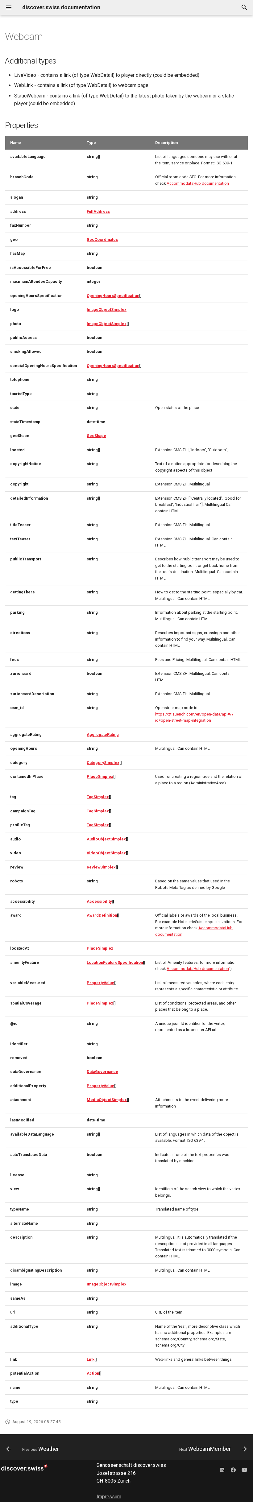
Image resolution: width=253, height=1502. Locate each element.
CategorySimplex (103, 762)
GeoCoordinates (102, 239)
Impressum (109, 1497)
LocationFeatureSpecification (115, 962)
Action (93, 1373)
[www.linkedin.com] (222, 1470)
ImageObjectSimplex (106, 309)
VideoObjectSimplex (106, 853)
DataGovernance (102, 1071)
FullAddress (98, 211)
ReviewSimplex (101, 867)
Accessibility (99, 901)
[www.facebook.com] (233, 1470)
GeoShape (96, 435)
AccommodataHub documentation (198, 183)
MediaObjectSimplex (107, 1099)
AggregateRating (103, 734)
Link (90, 1359)
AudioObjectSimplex (106, 839)
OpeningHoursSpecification (113, 295)
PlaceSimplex (100, 776)
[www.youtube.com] (244, 1470)
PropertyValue (100, 982)
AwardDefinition (102, 915)
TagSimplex (98, 796)
